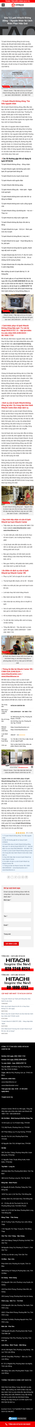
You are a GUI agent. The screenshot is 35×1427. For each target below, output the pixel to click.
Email (6, 925)
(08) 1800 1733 (19, 1056)
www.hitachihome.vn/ (9, 1082)
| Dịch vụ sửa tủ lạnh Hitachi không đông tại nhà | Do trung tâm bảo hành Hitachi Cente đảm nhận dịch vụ (17, 853)
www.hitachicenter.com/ (9, 1085)
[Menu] (3, 5)
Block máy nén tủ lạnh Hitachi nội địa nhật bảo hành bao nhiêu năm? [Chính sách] (17, 1015)
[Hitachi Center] (18, 5)
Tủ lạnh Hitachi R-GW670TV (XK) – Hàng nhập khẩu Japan (17, 1022)
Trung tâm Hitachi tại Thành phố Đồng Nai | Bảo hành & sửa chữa (16, 1000)
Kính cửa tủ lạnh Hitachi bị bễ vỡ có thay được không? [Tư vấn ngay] (15, 1007)
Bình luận (7, 900)
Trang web (7, 934)
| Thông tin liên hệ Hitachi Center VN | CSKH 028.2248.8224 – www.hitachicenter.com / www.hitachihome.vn (16, 868)
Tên (5, 916)
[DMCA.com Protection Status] (17, 1418)
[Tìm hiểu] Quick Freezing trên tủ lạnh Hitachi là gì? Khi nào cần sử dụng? (16, 1030)
